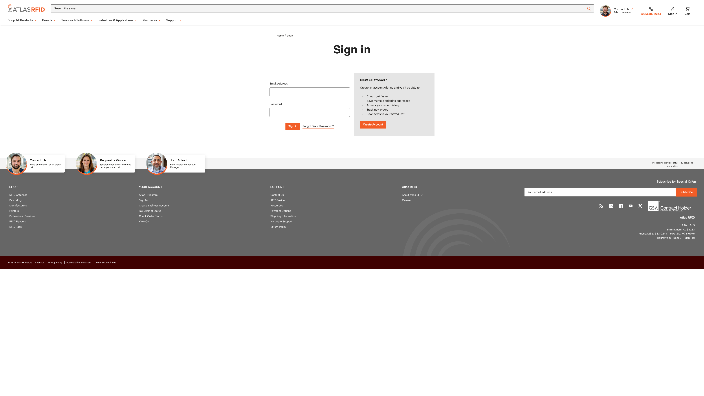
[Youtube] (630, 206)
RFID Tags (15, 226)
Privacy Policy (55, 262)
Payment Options (280, 211)
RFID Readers (17, 221)
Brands (47, 20)
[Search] (589, 8)
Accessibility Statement (78, 262)
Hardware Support (281, 221)
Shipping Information (283, 216)
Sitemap (39, 262)
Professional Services (22, 216)
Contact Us (277, 195)
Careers (406, 200)
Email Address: (279, 83)
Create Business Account (154, 205)
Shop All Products (20, 20)
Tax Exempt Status (150, 211)
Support (172, 20)
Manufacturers (18, 205)
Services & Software (75, 20)
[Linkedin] (611, 206)
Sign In (143, 200)
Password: (276, 104)
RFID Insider (278, 200)
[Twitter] (640, 206)
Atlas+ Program (148, 195)
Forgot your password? (318, 126)
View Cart (145, 221)
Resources (150, 20)
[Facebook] (621, 206)
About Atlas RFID (412, 195)
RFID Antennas (18, 195)
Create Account (373, 124)
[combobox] (313, 8)
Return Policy (278, 226)
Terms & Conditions (105, 262)
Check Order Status (150, 216)
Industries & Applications (115, 20)
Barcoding (15, 200)
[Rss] (601, 206)
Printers (14, 211)
